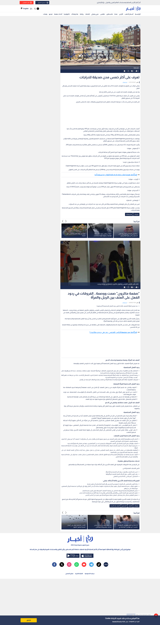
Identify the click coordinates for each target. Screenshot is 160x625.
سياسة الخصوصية (117, 621)
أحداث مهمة (58, 14)
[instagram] (69, 564)
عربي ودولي (95, 14)
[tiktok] (98, 564)
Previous (66, 221)
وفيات (45, 14)
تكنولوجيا (67, 14)
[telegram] (91, 564)
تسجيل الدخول (42, 2)
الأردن (121, 14)
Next (62, 221)
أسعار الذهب (129, 14)
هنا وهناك (74, 14)
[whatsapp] (76, 564)
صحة (115, 14)
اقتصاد (87, 14)
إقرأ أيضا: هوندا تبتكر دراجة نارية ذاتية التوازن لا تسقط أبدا (116, 175)
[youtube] (84, 564)
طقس (102, 14)
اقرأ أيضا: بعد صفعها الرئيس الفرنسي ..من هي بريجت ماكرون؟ (113, 332)
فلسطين (109, 14)
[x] (61, 564)
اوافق (29, 620)
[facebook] (54, 564)
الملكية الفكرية (79, 573)
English (25, 8)
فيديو (50, 14)
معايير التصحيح (69, 573)
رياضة (82, 14)
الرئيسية (137, 14)
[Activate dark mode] (36, 8)
